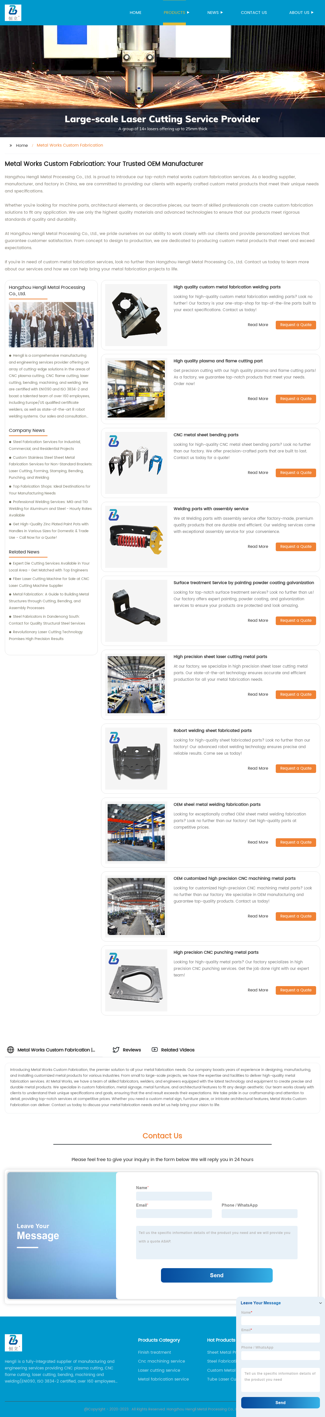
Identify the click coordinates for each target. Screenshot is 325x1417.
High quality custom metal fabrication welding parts (227, 287)
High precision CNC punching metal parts (216, 952)
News (213, 12)
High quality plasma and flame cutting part (218, 361)
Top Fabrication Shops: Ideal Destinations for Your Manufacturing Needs (49, 490)
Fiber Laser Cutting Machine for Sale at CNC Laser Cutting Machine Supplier (49, 582)
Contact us (254, 12)
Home (135, 12)
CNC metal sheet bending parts (206, 435)
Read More (258, 325)
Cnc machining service (161, 1361)
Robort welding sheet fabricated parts (213, 730)
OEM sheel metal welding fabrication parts (217, 804)
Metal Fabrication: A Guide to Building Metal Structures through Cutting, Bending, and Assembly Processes (49, 601)
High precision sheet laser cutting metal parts (220, 656)
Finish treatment (154, 1352)
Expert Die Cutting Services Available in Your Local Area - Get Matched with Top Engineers (49, 567)
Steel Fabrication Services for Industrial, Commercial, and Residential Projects (45, 445)
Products (174, 12)
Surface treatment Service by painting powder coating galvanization (244, 583)
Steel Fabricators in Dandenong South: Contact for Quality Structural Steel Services (47, 620)
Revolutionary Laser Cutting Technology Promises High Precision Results (46, 635)
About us (299, 12)
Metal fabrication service (163, 1379)
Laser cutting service (159, 1370)
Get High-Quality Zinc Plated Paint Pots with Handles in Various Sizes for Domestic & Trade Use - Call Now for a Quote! (49, 531)
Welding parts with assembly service (211, 509)
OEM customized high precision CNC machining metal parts (235, 878)
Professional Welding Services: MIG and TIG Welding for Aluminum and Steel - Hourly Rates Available (50, 508)
